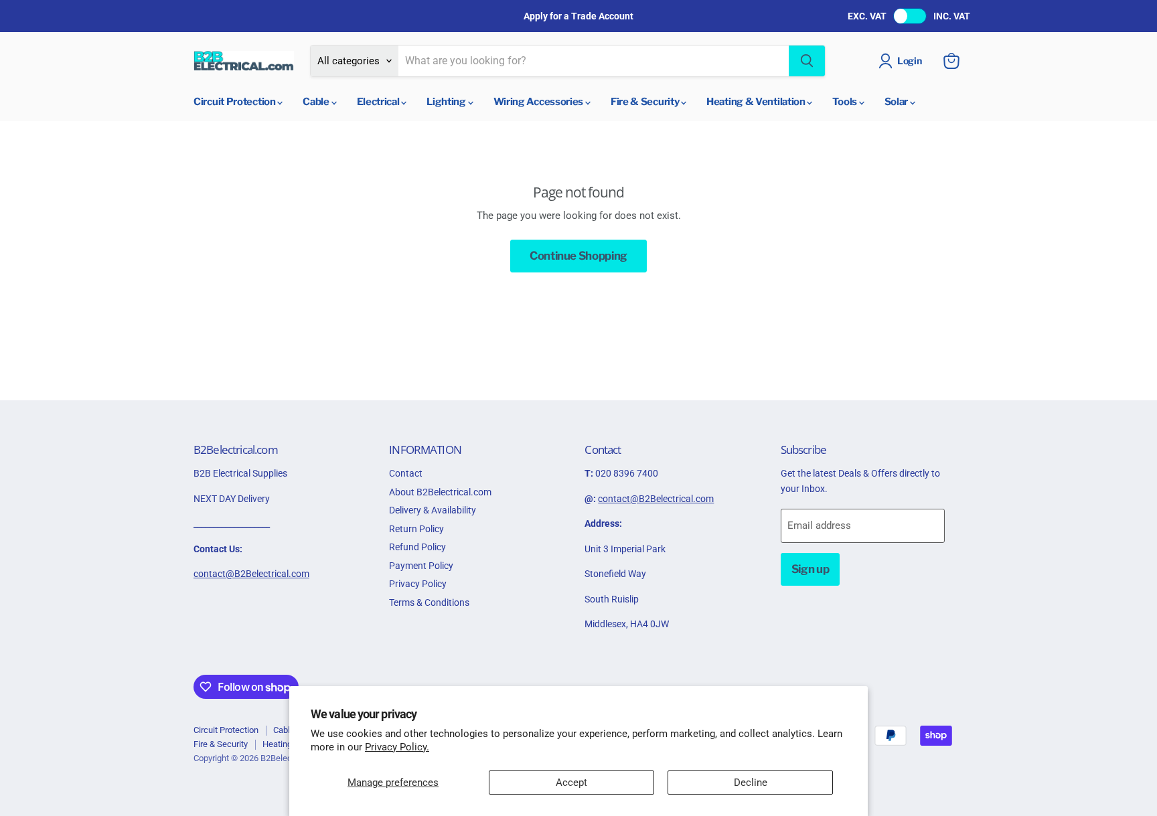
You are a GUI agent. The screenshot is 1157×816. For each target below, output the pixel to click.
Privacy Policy (418, 583)
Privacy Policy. (397, 747)
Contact (405, 473)
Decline (750, 783)
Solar (897, 102)
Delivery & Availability (432, 510)
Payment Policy (421, 565)
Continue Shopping (578, 255)
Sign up (810, 569)
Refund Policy (417, 547)
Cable (317, 102)
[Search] (807, 61)
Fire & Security (646, 102)
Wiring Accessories (539, 102)
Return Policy (416, 528)
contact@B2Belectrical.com (251, 573)
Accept (571, 783)
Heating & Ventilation (756, 102)
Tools (845, 102)
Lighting (447, 102)
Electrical (379, 102)
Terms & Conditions (429, 602)
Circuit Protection (235, 102)
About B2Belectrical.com (440, 492)
